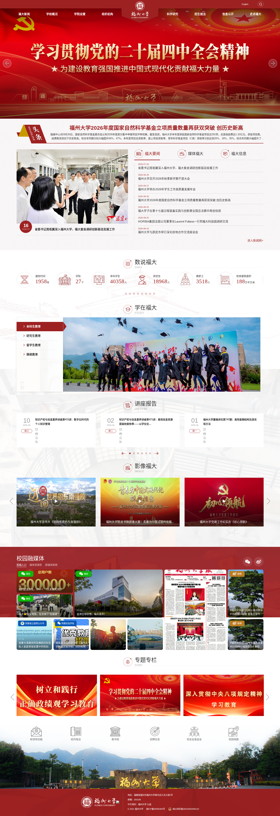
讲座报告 (146, 404)
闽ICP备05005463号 (155, 809)
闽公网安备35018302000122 (186, 809)
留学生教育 (33, 345)
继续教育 (32, 354)
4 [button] (139, 295)
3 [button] (124, 220)
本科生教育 (33, 326)
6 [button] (147, 295)
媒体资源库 (36, 564)
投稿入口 (21, 564)
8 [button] (155, 295)
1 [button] (116, 220)
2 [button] (120, 220)
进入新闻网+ (255, 240)
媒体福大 (195, 154)
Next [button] (273, 63)
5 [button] (143, 295)
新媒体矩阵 (51, 564)
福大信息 (238, 154)
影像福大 (146, 466)
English (245, 4)
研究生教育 (33, 335)
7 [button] (151, 295)
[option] (140, 63)
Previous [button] (7, 63)
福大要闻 (152, 154)
